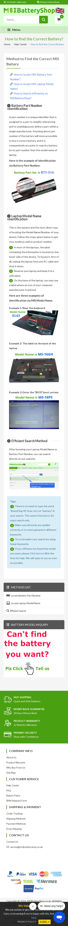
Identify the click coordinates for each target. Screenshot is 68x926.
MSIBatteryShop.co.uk (39, 901)
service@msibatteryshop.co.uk (26, 847)
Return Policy (13, 795)
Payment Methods (16, 823)
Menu (16, 30)
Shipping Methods (16, 818)
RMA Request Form (16, 800)
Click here (35, 553)
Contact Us (12, 841)
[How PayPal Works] (34, 888)
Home (7, 44)
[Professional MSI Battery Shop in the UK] (34, 13)
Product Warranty (15, 762)
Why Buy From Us (15, 767)
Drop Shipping (14, 828)
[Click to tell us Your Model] (27, 675)
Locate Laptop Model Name (25, 603)
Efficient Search (18, 610)
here (33, 917)
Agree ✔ (45, 921)
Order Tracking (14, 813)
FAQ (8, 790)
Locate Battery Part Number (26, 595)
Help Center (20, 44)
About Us (11, 757)
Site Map (11, 772)
